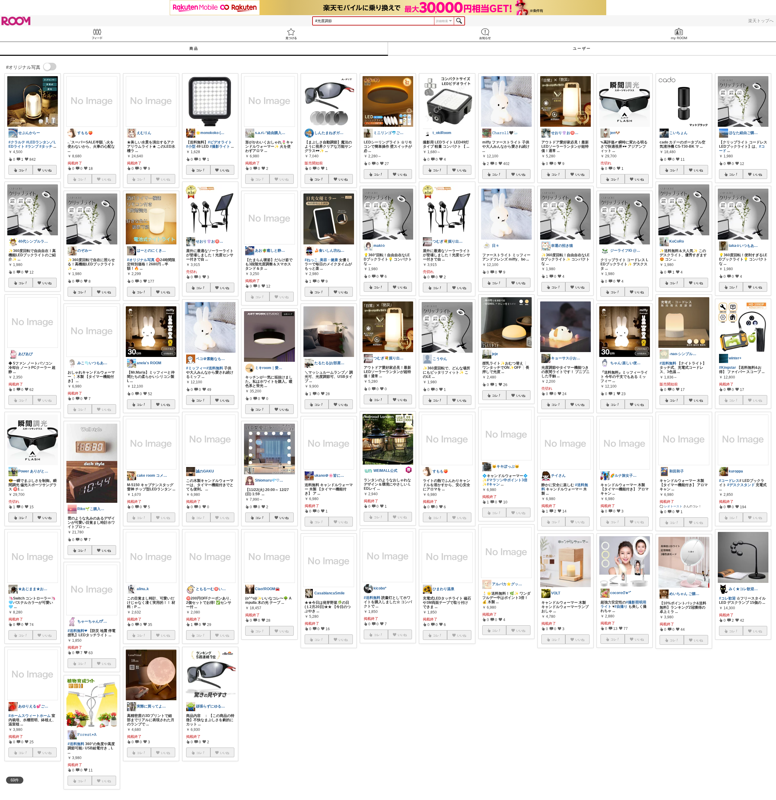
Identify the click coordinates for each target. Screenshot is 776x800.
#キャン (493, 484)
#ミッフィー (196, 368)
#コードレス (729, 481)
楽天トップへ (761, 20)
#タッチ (45, 146)
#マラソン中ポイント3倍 (507, 480)
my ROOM (679, 33)
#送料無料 (76, 744)
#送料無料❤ (77, 631)
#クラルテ (16, 142)
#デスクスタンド (741, 485)
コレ (21, 170)
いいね (47, 170)
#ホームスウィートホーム (29, 716)
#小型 (191, 146)
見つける (291, 33)
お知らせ (485, 33)
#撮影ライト (220, 146)
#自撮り (620, 606)
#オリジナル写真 (141, 260)
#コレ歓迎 (727, 598)
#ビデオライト (220, 142)
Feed (97, 33)
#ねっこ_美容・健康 (321, 260)
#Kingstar (727, 367)
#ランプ (31, 146)
